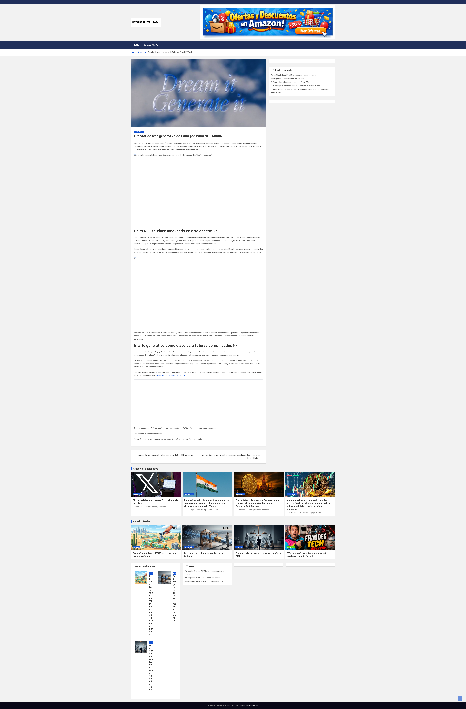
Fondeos (136, 547)
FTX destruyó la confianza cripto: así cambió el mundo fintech (295, 86)
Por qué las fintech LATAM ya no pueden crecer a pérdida (293, 75)
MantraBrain (253, 705)
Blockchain (139, 132)
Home (136, 45)
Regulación (189, 547)
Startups (290, 547)
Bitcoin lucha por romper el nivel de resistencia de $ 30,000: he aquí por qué (165, 456)
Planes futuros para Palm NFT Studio (170, 375)
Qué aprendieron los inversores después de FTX (290, 82)
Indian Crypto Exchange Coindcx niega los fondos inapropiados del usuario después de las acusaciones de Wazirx (206, 503)
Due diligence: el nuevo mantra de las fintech (288, 78)
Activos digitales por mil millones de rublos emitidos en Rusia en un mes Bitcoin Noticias (231, 456)
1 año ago (138, 507)
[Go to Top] (460, 698)
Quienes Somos (151, 45)
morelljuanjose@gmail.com (156, 507)
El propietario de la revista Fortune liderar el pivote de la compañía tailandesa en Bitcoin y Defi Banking (258, 503)
